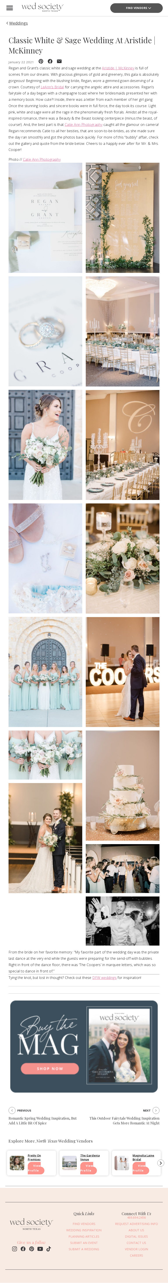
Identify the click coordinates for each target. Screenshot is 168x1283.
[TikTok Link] (48, 1249)
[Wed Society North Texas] (42, 8)
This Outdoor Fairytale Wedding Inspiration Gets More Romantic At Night (124, 1120)
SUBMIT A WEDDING (84, 1249)
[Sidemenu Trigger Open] (9, 8)
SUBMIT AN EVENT (84, 1243)
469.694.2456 (136, 1217)
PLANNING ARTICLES (83, 1236)
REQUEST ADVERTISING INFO (136, 1224)
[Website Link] (31, 1230)
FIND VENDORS (136, 8)
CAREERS (136, 1255)
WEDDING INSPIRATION (84, 1230)
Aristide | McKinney (118, 68)
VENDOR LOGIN (136, 1249)
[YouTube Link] (40, 1249)
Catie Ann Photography (83, 124)
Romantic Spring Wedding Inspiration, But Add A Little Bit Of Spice (43, 1120)
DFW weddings (104, 977)
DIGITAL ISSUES (136, 1236)
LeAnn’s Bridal (52, 87)
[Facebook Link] (23, 1249)
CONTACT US (136, 1243)
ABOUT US (136, 1230)
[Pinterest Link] (31, 1249)
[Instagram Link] (14, 1249)
